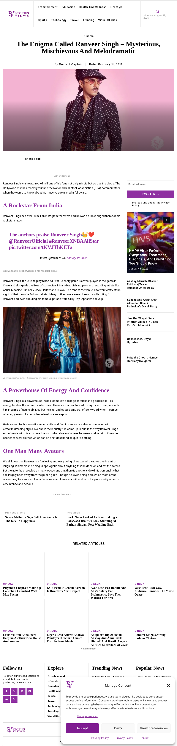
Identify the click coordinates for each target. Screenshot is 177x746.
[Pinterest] (14, 699)
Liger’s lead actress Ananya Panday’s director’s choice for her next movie (65, 638)
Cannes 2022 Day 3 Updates (139, 340)
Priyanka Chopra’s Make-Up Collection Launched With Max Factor (22, 591)
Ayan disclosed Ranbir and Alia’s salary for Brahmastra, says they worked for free (108, 592)
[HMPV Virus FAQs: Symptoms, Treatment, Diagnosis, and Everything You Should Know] (150, 242)
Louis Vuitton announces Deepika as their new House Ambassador (22, 638)
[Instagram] (14, 691)
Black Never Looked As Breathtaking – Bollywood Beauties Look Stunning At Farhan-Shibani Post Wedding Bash (91, 521)
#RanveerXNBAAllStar (74, 241)
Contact (144, 738)
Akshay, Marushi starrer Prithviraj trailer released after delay (142, 284)
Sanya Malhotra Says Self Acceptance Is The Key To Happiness (31, 519)
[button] (168, 685)
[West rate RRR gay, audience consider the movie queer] (154, 566)
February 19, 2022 (76, 258)
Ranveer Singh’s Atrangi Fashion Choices (150, 636)
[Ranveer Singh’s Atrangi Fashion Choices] (154, 613)
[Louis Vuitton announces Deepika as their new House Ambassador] (22, 613)
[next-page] (166, 220)
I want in (148, 194)
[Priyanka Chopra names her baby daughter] (167, 359)
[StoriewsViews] (18, 14)
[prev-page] (159, 220)
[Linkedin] (6, 699)
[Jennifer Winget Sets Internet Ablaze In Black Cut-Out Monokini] (167, 322)
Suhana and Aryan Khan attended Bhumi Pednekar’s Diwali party (142, 303)
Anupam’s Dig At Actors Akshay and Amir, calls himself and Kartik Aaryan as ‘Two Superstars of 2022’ (109, 639)
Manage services (87, 716)
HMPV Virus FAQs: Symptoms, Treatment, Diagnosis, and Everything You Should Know (150, 257)
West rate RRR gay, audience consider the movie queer (154, 591)
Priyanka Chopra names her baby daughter (142, 359)
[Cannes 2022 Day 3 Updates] (167, 341)
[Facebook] (6, 691)
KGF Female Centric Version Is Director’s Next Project (66, 589)
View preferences (154, 728)
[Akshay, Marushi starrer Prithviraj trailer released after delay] (167, 284)
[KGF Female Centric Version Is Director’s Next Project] (66, 566)
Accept (82, 728)
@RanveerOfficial (28, 241)
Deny (118, 728)
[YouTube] (30, 691)
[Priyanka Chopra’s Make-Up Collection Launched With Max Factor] (22, 566)
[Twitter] (22, 691)
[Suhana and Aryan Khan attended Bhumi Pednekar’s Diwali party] (167, 303)
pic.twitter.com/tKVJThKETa (40, 247)
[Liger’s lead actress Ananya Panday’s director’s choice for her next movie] (66, 613)
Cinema (89, 36)
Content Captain (70, 64)
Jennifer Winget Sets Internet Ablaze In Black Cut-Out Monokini (142, 322)
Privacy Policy (100, 738)
